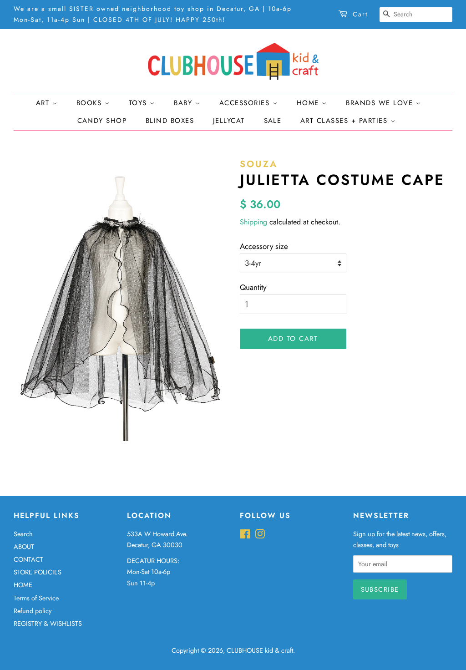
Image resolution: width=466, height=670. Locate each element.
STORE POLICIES (37, 572)
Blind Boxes (170, 121)
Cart (360, 14)
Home (309, 103)
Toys (139, 103)
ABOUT (24, 546)
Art (44, 103)
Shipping (253, 222)
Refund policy (32, 610)
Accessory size (264, 246)
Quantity (253, 287)
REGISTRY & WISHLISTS (48, 623)
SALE (273, 121)
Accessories (246, 103)
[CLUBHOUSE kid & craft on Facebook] (245, 535)
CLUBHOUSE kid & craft (260, 650)
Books (90, 103)
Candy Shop (102, 121)
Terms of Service (36, 598)
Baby (184, 103)
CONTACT (28, 559)
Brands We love (381, 103)
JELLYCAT (229, 121)
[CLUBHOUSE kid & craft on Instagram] (260, 535)
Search (23, 533)
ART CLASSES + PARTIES (345, 121)
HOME (23, 584)
